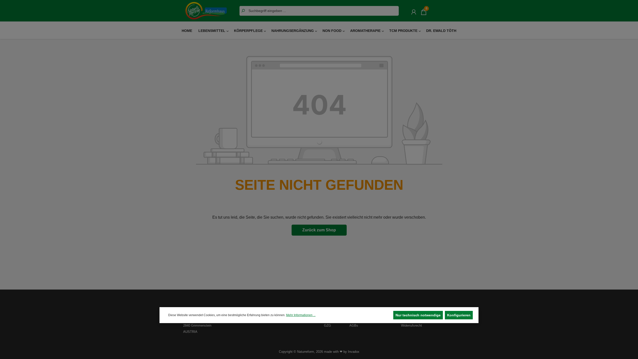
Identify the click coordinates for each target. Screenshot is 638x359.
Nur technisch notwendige (418, 315)
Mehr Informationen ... (301, 315)
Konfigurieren (459, 315)
